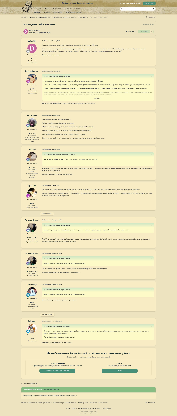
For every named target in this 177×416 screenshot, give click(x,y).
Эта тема (145, 9)
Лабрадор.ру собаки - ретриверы (77, 3)
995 (33, 89)
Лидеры (68, 9)
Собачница (32, 284)
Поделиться (131, 31)
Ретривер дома (45, 32)
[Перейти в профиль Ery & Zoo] (32, 192)
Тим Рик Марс (32, 115)
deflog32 (37, 30)
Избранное (78, 9)
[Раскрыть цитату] (45, 76)
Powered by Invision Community (88, 413)
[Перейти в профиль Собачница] (32, 291)
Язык (67, 408)
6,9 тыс (32, 167)
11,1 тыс (31, 238)
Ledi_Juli (32, 149)
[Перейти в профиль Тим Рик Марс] (32, 122)
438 (33, 203)
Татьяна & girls (31, 220)
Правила (47, 12)
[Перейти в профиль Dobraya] (32, 328)
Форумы (37, 12)
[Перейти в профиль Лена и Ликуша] (32, 78)
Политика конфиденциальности (89, 408)
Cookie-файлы (106, 408)
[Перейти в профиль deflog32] (25, 31)
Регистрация (149, 3)
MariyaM (62, 225)
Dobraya (31, 321)
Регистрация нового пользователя (57, 371)
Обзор (47, 9)
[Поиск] (153, 9)
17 (33, 339)
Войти (119, 371)
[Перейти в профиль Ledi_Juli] (32, 156)
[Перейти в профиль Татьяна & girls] (32, 227)
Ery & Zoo (32, 185)
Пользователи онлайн (73, 12)
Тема (74, 408)
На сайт (38, 9)
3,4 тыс (32, 133)
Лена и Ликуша (31, 71)
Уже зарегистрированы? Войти (129, 3)
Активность (57, 9)
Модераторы (57, 12)
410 (33, 302)
